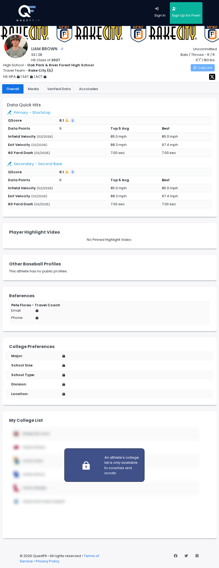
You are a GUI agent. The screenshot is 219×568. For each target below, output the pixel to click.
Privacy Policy (47, 561)
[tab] (13, 89)
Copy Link (205, 67)
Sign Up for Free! (186, 15)
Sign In (160, 15)
